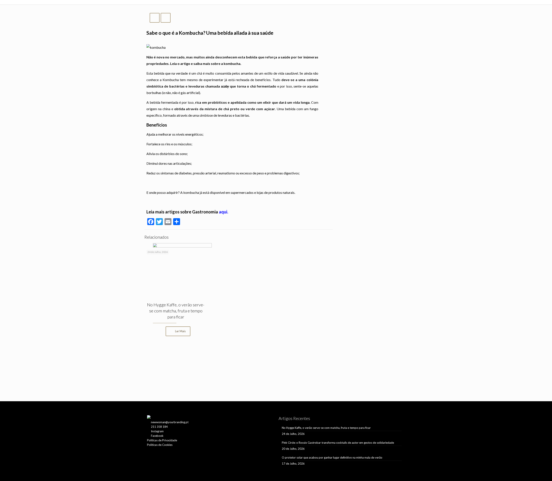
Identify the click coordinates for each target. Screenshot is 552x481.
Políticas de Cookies (159, 445)
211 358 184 (159, 426)
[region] (238, 373)
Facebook (157, 435)
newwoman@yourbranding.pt (169, 422)
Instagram (157, 431)
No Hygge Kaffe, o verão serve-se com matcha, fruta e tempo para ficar (175, 310)
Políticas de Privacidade (162, 440)
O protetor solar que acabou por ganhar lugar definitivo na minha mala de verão (332, 457)
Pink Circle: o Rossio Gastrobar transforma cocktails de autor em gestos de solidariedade (338, 442)
